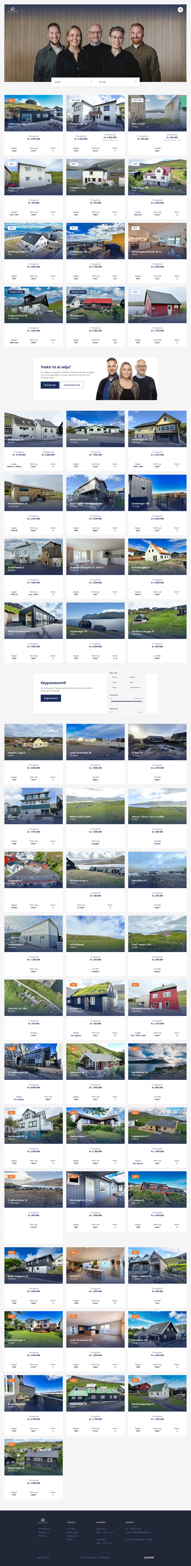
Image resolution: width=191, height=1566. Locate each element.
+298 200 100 (135, 1528)
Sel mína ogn (50, 385)
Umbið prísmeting (72, 385)
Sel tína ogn (72, 1532)
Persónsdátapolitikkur (89, 1558)
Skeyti (69, 1539)
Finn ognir (71, 1528)
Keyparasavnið (50, 698)
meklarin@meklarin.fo (141, 1532)
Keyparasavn (73, 1536)
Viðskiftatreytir (104, 1558)
